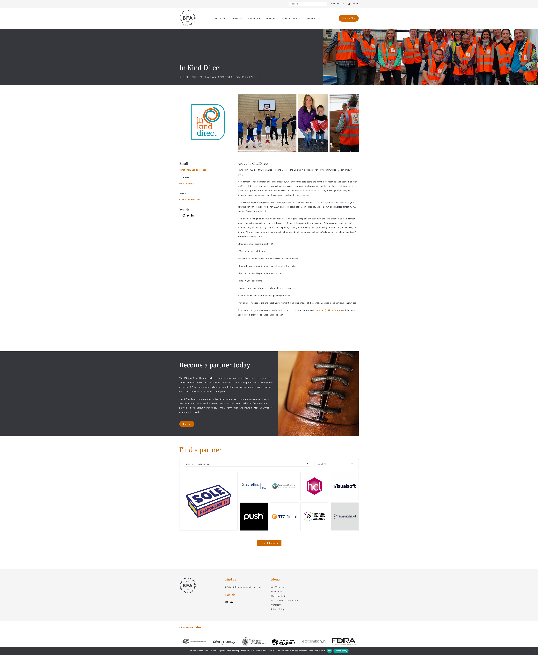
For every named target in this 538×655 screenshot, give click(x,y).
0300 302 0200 (186, 183)
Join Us (186, 424)
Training (271, 18)
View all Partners (269, 543)
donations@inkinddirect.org (192, 170)
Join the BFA (348, 18)
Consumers (313, 18)
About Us (220, 18)
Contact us (338, 4)
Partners (254, 18)
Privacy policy (341, 651)
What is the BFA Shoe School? (285, 600)
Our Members (277, 587)
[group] (194, 642)
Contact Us (276, 605)
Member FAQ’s (277, 591)
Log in (355, 4)
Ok (329, 651)
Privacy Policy (277, 609)
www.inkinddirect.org (189, 199)
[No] (534, 650)
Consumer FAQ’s (278, 596)
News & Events (291, 18)
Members (237, 18)
